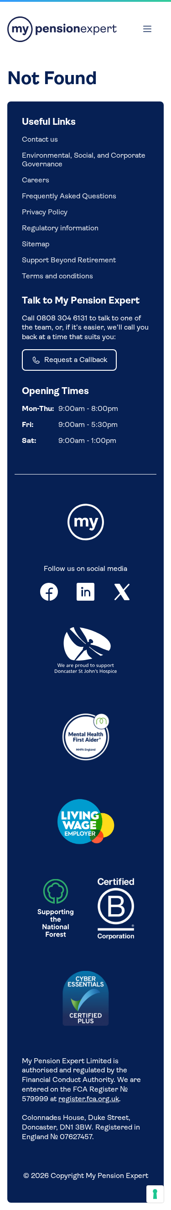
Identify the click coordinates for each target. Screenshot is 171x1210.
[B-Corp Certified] (116, 909)
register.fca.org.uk (88, 1098)
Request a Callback (75, 359)
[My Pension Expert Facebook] (49, 594)
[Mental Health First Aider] (85, 736)
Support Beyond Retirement (69, 260)
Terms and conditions (57, 276)
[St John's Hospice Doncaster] (85, 651)
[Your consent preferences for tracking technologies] (155, 1194)
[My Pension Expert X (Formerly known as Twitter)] (122, 594)
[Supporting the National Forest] (55, 910)
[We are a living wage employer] (85, 823)
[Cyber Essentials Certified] (86, 999)
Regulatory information (60, 228)
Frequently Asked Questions (69, 196)
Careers (35, 180)
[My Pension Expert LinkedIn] (86, 594)
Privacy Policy (44, 212)
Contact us (40, 139)
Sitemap (35, 244)
